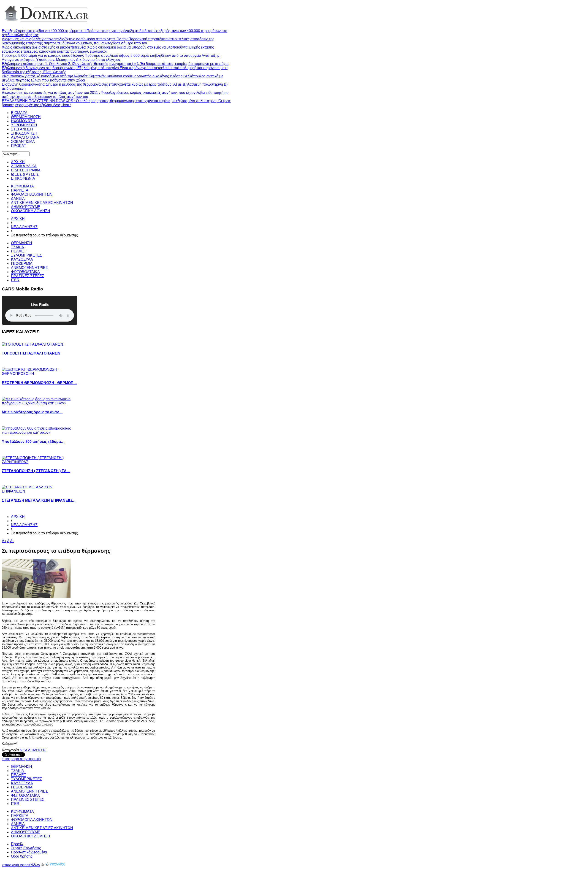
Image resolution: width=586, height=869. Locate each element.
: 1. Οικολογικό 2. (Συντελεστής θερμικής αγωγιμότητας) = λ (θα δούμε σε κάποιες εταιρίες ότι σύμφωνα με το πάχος (115, 64)
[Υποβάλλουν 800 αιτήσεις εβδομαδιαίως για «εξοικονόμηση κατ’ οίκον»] (39, 432)
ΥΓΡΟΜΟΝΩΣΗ (24, 125)
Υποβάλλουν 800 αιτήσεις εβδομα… (33, 442)
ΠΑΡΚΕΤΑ (19, 190)
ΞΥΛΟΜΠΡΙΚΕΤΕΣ (26, 255)
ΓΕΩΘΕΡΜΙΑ (22, 263)
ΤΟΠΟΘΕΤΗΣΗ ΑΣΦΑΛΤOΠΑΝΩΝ (31, 353)
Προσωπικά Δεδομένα (29, 852)
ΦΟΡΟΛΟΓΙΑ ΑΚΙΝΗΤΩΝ (31, 194)
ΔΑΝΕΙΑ (18, 198)
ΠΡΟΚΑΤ (18, 146)
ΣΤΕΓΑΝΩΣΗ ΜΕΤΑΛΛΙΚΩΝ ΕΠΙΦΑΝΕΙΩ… (39, 500)
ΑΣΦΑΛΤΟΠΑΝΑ (25, 137)
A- (12, 541)
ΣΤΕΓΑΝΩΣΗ (22, 129)
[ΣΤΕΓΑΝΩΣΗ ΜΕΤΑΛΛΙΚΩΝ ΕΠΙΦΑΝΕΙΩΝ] (39, 491)
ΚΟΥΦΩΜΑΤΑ (22, 186)
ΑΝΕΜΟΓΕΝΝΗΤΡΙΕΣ (29, 268)
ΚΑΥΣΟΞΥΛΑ (22, 259)
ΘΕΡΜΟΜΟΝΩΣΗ (26, 117)
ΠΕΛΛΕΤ (18, 251)
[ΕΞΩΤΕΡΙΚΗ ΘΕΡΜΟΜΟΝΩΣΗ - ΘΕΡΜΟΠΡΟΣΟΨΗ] (39, 374)
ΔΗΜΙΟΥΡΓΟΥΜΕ (25, 207)
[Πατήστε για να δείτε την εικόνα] (36, 597)
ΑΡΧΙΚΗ (18, 219)
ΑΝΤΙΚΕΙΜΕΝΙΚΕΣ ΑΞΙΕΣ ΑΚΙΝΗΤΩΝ (42, 203)
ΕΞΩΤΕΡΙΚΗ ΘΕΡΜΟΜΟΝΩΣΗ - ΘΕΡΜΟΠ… (39, 383)
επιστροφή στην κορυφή (21, 759)
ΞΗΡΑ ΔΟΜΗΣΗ (24, 133)
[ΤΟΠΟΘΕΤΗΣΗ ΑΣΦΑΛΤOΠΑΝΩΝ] (34, 344)
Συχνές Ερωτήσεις (26, 848)
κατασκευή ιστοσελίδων (21, 865)
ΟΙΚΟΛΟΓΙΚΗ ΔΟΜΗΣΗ (30, 211)
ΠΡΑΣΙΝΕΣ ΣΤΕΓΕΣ (27, 276)
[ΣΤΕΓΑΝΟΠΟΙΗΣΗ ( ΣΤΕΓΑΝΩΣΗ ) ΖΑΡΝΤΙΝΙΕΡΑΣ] (39, 462)
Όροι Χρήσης (22, 856)
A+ (4, 541)
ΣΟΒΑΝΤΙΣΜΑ (23, 141)
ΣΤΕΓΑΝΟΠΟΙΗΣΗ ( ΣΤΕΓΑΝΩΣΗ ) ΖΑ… (36, 471)
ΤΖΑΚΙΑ (17, 247)
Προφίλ (17, 844)
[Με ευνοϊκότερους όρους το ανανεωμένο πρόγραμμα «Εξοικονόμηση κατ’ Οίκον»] (39, 403)
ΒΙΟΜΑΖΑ (19, 113)
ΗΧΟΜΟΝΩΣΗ (23, 121)
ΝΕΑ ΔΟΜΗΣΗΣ (24, 227)
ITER (15, 280)
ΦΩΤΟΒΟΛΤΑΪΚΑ (25, 272)
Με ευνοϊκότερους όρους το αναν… (32, 412)
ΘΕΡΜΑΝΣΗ (21, 243)
